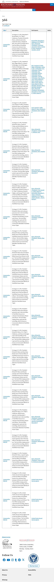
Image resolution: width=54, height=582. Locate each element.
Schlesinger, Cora (39, 68)
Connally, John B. (36, 50)
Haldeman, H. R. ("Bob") (38, 42)
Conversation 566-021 (6, 480)
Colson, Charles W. (36, 194)
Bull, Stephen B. (37, 48)
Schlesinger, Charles (37, 70)
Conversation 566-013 (6, 316)
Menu (52, 4)
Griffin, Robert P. (37, 93)
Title (5, 30)
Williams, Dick (36, 132)
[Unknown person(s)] (38, 462)
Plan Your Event (34, 566)
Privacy (4, 575)
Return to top (6, 537)
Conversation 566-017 (6, 397)
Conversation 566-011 (6, 276)
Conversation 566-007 (6, 193)
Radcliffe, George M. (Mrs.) (38, 85)
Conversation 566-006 (6, 171)
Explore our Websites (24, 1)
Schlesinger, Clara (36, 78)
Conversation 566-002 (6, 79)
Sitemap (4, 580)
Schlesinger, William (37, 73)
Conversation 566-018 (6, 419)
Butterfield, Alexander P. (38, 40)
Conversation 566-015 (6, 357)
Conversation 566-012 (6, 296)
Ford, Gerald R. (35, 107)
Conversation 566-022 (6, 500)
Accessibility (32, 570)
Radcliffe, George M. (37, 87)
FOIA (29, 575)
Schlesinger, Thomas (37, 76)
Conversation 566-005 (6, 151)
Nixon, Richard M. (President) (36, 44)
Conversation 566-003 (6, 109)
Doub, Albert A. (39, 82)
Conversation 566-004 (6, 130)
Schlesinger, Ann (36, 72)
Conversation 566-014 (6, 337)
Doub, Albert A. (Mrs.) (37, 84)
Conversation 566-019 (6, 441)
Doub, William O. (39, 79)
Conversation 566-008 (6, 217)
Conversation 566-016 (6, 377)
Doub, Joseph (35, 81)
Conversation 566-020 (6, 460)
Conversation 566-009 (6, 238)
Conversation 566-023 (6, 519)
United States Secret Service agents (37, 480)
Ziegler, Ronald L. (36, 198)
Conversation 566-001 (6, 45)
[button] (7, 548)
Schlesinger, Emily (36, 75)
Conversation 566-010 (6, 257)
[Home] (13, 5)
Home (3, 16)
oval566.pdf (6, 25)
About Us (5, 570)
